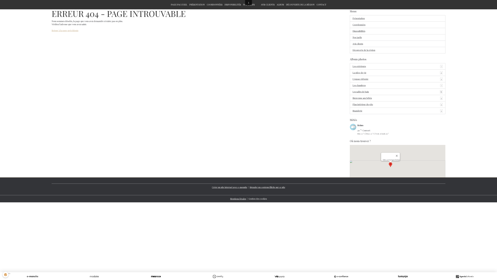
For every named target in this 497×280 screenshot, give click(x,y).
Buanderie (397, 110)
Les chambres (397, 85)
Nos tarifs (357, 37)
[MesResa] (156, 276)
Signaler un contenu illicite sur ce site (267, 187)
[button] (390, 164)
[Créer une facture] (279, 276)
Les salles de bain (397, 91)
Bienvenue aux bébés (397, 98)
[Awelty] (217, 276)
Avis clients (268, 4)
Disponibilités (233, 4)
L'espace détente (397, 79)
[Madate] (94, 276)
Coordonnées (214, 4)
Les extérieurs (397, 66)
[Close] (397, 156)
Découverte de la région (300, 4)
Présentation (197, 4)
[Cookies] (5, 275)
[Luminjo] (403, 276)
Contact (321, 4)
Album (280, 4)
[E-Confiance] (341, 276)
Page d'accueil (179, 4)
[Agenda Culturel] (464, 276)
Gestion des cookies (257, 198)
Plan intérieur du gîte (397, 104)
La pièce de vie (397, 72)
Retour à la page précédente (65, 30)
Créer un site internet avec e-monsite (229, 187)
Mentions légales (238, 198)
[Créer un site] (32, 276)
